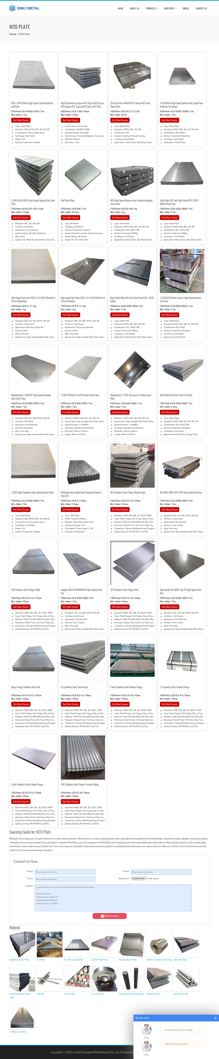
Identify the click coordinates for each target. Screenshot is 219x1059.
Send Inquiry (112, 915)
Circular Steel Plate (128, 959)
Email (125, 871)
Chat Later (192, 1051)
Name (29, 871)
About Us (134, 8)
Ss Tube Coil (98, 993)
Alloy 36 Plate (180, 959)
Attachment (124, 878)
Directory (169, 8)
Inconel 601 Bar (181, 993)
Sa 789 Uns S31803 (73, 959)
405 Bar (40, 993)
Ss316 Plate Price (100, 959)
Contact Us (201, 8)
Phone (29, 878)
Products (151, 8)
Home (120, 8)
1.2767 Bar (69, 993)
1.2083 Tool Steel (17, 1031)
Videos (186, 8)
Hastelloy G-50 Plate (19, 959)
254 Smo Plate (153, 993)
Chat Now (175, 1051)
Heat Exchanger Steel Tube (19, 995)
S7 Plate (41, 959)
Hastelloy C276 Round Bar (131, 993)
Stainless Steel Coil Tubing (159, 959)
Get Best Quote (21, 120)
